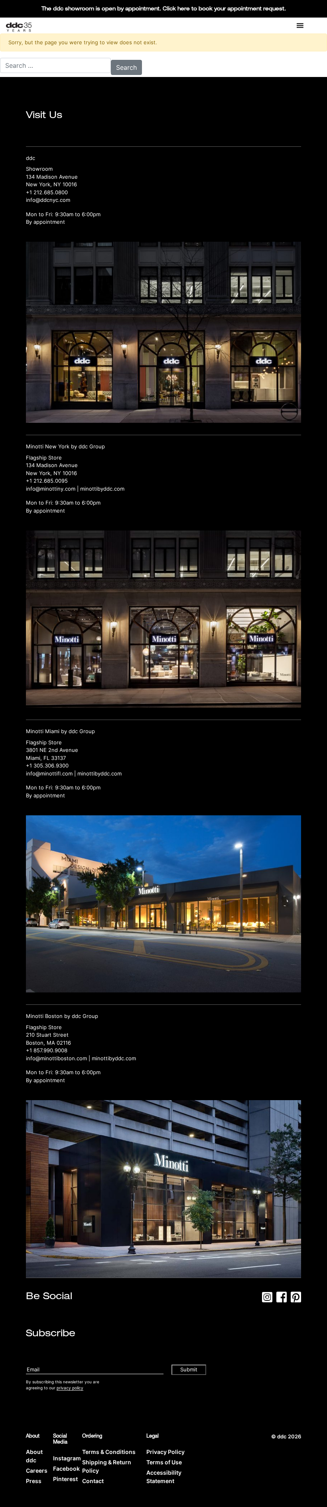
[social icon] (267, 1299)
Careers (36, 1470)
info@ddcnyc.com (48, 200)
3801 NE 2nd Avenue (52, 750)
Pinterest (65, 1478)
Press (33, 1480)
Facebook (66, 1468)
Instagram (67, 1458)
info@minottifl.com (49, 773)
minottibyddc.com (102, 488)
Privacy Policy (165, 1451)
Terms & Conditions (109, 1451)
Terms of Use (164, 1462)
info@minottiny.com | (53, 488)
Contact (93, 1480)
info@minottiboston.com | (59, 1058)
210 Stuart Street (47, 1035)
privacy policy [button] (70, 1387)
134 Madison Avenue (52, 177)
